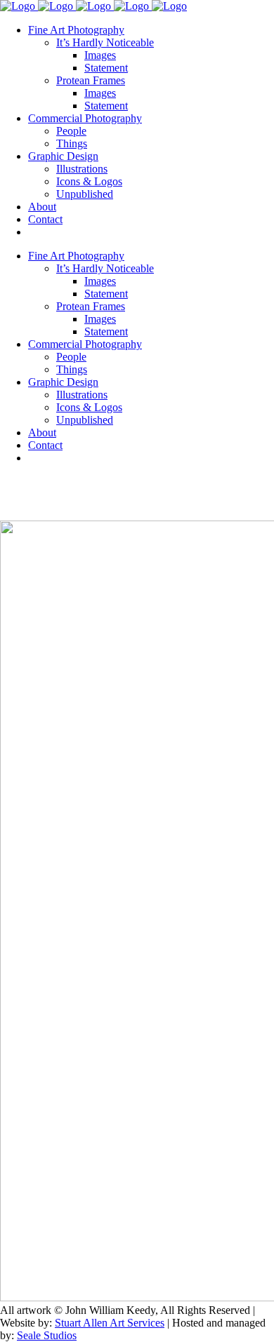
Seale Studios (47, 1335)
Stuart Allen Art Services (109, 1323)
